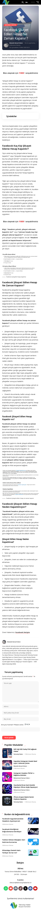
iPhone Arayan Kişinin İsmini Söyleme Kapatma (24, 798)
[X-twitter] (25, 888)
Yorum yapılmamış (30, 43)
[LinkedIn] (38, 642)
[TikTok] (35, 642)
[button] (22, 2)
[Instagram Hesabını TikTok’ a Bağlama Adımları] (7, 777)
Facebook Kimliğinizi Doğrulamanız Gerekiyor (11, 830)
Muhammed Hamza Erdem (22, 778)
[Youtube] (35, 888)
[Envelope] (11, 888)
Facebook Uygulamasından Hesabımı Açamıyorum (12, 820)
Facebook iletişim (22, 632)
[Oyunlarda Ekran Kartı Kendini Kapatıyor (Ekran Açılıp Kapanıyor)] (7, 789)
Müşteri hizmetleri (25, 906)
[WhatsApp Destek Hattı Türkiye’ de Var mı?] (33, 852)
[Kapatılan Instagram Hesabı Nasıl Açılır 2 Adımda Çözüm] (7, 765)
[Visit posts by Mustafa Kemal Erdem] (6, 45)
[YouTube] (32, 642)
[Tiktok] (20, 888)
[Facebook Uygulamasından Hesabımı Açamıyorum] (33, 821)
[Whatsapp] (6, 888)
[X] (30, 642)
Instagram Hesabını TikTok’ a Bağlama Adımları (24, 774)
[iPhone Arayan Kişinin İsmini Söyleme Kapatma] (7, 801)
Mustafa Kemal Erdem (16, 43)
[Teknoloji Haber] (6, 2)
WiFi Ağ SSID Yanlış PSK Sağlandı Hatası (25, 750)
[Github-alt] (15, 888)
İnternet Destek (10, 25)
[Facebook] (27, 642)
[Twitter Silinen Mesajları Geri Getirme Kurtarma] (33, 842)
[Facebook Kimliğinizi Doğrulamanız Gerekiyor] (33, 831)
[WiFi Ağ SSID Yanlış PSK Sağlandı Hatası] (7, 753)
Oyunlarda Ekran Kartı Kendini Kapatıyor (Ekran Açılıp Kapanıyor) (26, 786)
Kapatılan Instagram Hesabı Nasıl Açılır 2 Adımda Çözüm (25, 762)
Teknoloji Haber (18, 754)
